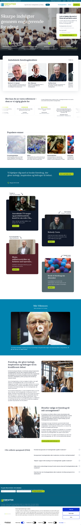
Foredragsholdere (62, 4)
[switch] (34, 523)
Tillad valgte (71, 513)
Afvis (71, 517)
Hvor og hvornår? (63, 30)
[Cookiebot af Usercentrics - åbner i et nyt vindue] (7, 523)
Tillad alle (71, 509)
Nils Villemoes (32, 83)
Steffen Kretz (52, 83)
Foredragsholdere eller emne (65, 26)
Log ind (64, 0)
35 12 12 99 (78, 0)
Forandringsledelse (12, 155)
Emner (69, 4)
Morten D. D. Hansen (14, 83)
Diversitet (70, 155)
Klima (28, 155)
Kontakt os (76, 4)
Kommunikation (51, 155)
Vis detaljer (61, 522)
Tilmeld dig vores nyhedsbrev (56, 0)
